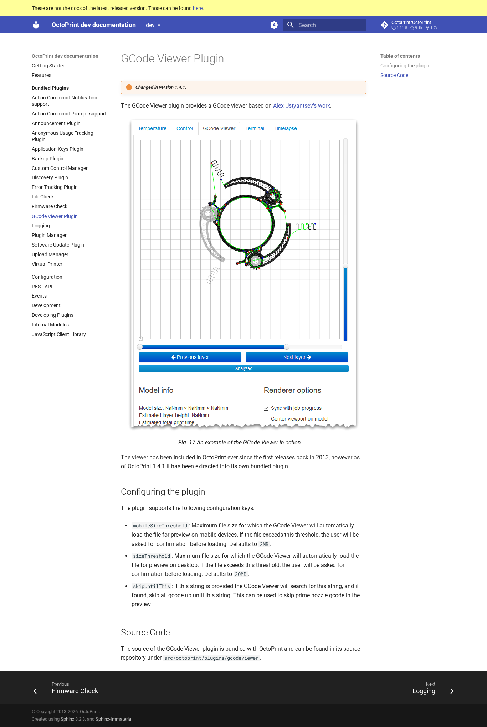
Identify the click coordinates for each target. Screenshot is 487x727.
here (198, 8)
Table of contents (400, 56)
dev (150, 25)
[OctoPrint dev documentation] (36, 25)
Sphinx (67, 719)
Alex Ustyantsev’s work (301, 105)
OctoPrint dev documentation (65, 56)
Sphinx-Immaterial (114, 719)
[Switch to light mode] (274, 25)
